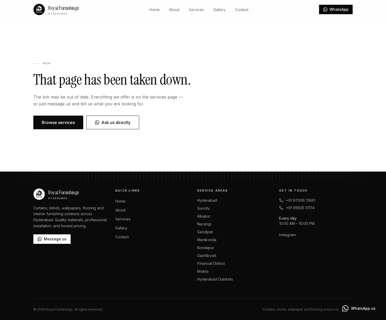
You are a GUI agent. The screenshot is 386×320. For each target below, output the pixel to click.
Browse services (58, 122)
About (174, 9)
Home (154, 9)
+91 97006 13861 (300, 200)
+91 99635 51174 (300, 207)
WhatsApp (339, 9)
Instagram (287, 235)
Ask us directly (116, 122)
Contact (241, 9)
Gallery (219, 9)
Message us (55, 239)
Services (196, 9)
